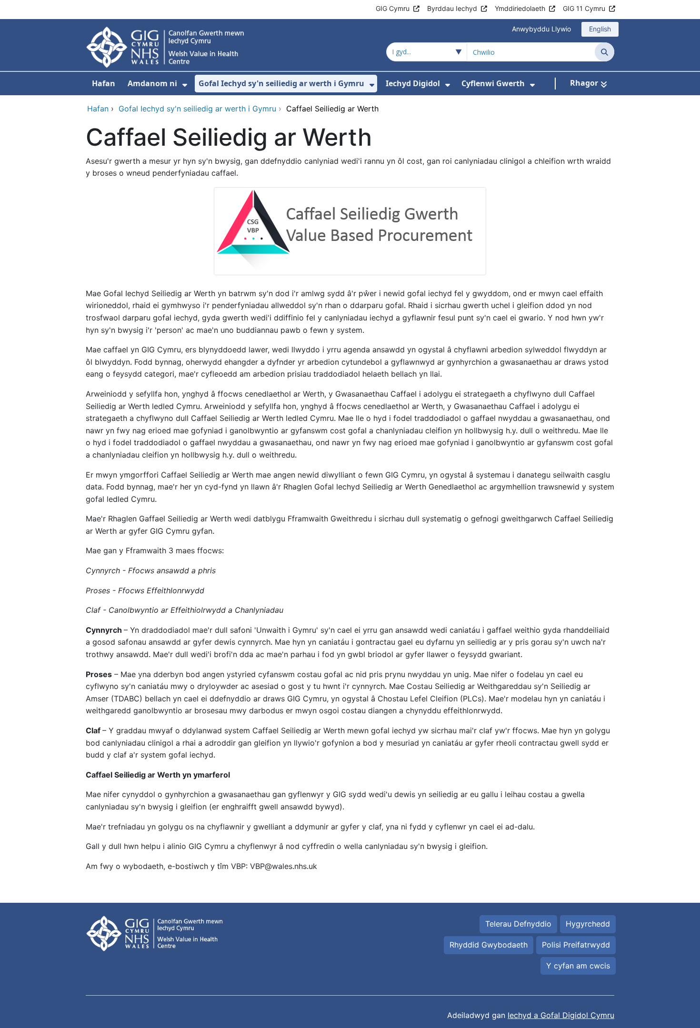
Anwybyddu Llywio (541, 29)
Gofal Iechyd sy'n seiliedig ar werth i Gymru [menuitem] (281, 83)
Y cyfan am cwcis (578, 965)
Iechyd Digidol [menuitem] (413, 83)
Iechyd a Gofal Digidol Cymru (561, 1015)
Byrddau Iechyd (452, 8)
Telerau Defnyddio (518, 923)
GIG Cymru (393, 8)
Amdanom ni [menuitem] (152, 83)
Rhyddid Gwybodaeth (489, 944)
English (600, 29)
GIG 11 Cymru (584, 8)
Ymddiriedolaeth (520, 8)
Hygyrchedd (588, 923)
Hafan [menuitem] (103, 83)
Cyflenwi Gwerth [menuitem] (493, 83)
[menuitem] (185, 85)
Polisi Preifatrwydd (576, 944)
